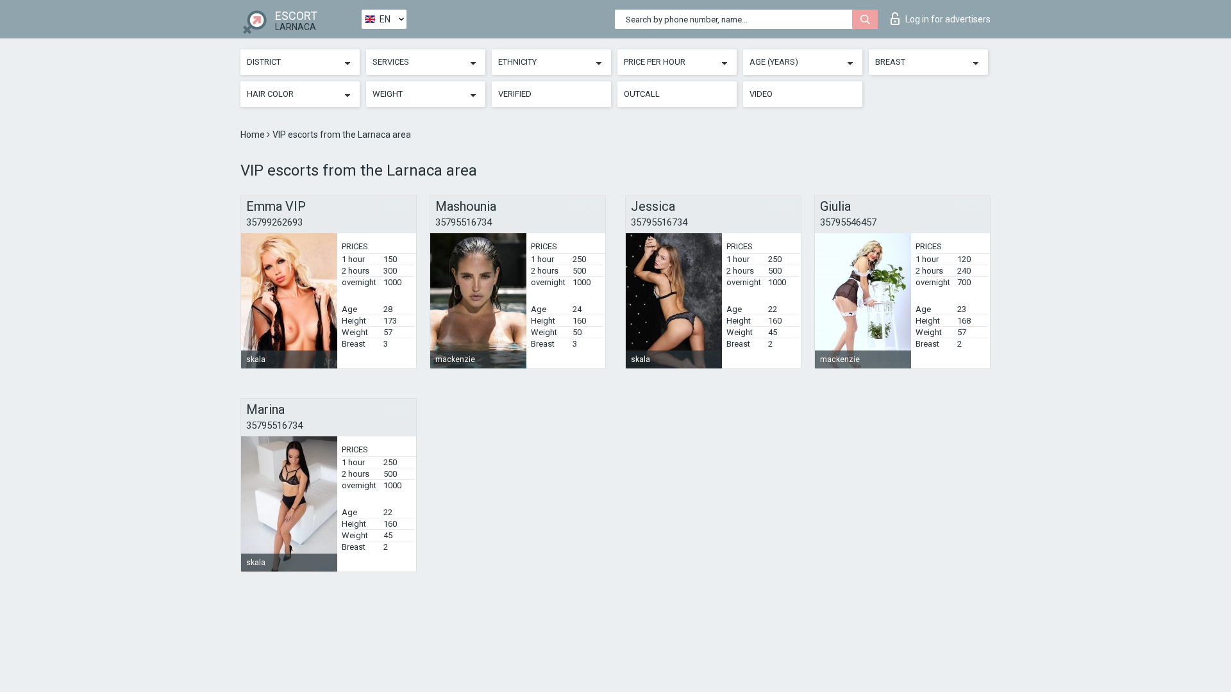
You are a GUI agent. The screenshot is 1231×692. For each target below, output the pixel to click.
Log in (948, 19)
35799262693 (274, 222)
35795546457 (848, 222)
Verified (515, 94)
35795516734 (463, 222)
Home (253, 134)
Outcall (642, 94)
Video (761, 94)
